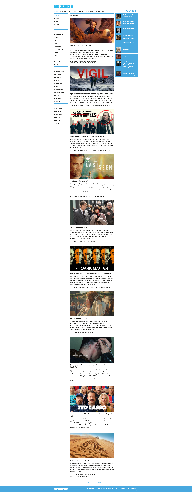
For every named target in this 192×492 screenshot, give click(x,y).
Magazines (57, 77)
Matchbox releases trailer (80, 461)
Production (58, 99)
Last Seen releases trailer (80, 181)
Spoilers (89, 11)
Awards (56, 25)
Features (81, 11)
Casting (56, 37)
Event (56, 55)
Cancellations (58, 34)
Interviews (72, 11)
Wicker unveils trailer (78, 318)
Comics (56, 43)
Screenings (57, 111)
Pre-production (59, 92)
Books (56, 28)
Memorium (57, 80)
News (56, 11)
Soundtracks (58, 114)
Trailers (56, 126)
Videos (97, 11)
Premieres (57, 96)
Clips (55, 40)
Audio (56, 22)
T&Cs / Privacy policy (124, 488)
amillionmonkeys (133, 490)
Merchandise (58, 83)
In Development (59, 71)
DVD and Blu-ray (59, 49)
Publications (58, 102)
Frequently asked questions (110, 488)
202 (94, 482)
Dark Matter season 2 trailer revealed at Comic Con (90, 274)
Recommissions (59, 108)
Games (56, 65)
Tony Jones (87, 105)
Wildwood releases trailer (80, 45)
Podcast (56, 86)
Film (55, 59)
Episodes (56, 52)
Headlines (57, 68)
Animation (57, 18)
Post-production (59, 89)
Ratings (56, 105)
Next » (99, 482)
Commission (57, 46)
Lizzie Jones (87, 61)
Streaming (57, 120)
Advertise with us (90, 488)
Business (56, 31)
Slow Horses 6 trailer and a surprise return (87, 136)
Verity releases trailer (78, 227)
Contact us (99, 488)
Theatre (56, 123)
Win (102, 11)
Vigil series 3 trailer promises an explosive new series (91, 94)
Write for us (134, 488)
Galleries (57, 62)
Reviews (63, 11)
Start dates (57, 117)
